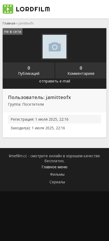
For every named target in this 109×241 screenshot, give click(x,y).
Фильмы (57, 174)
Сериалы (57, 181)
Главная (9, 23)
